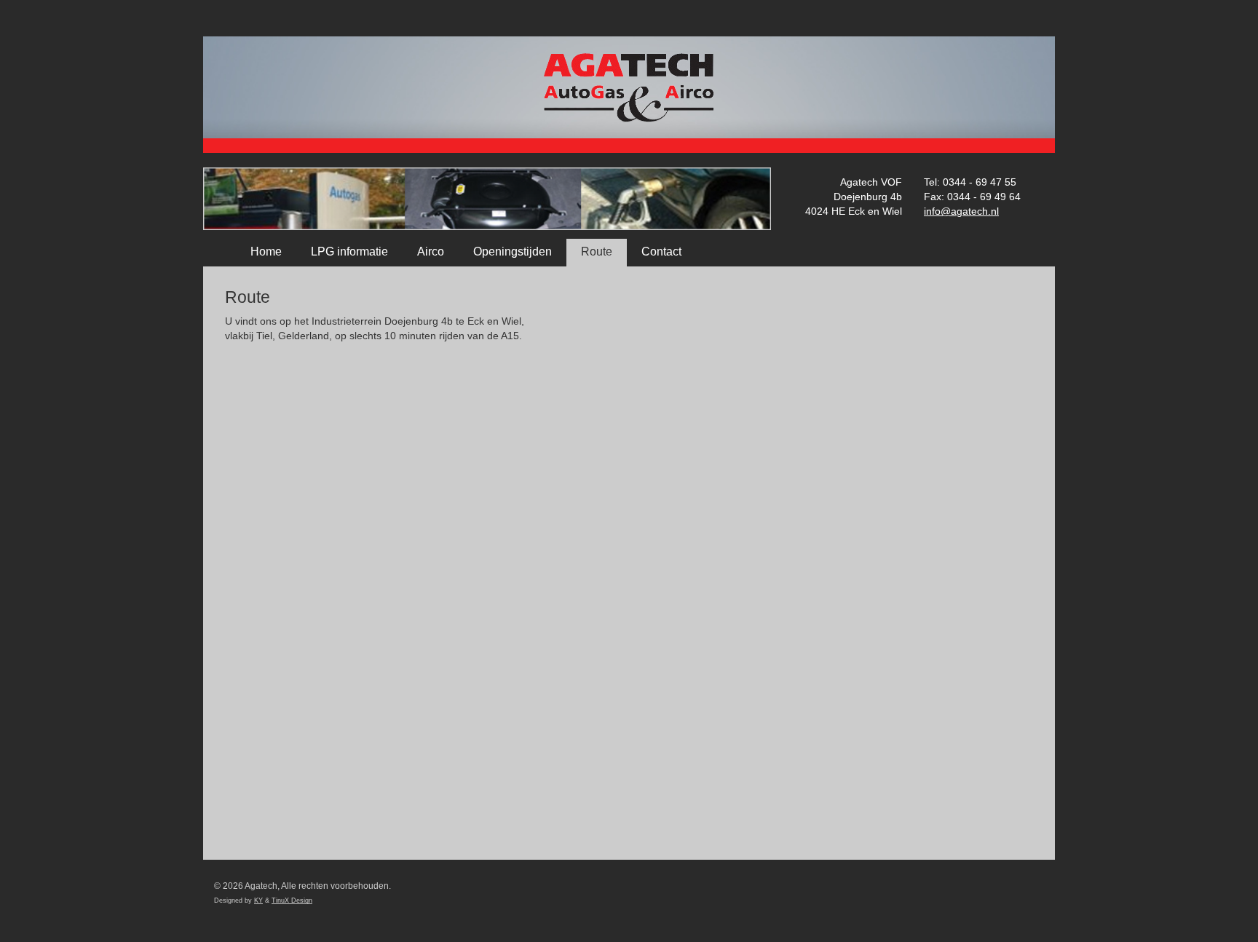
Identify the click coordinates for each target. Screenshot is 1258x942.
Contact (661, 251)
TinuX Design (292, 900)
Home (266, 251)
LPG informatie (349, 251)
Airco (430, 251)
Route (596, 251)
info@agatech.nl (961, 211)
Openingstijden (512, 251)
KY (258, 900)
